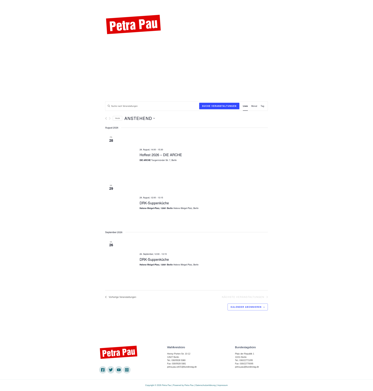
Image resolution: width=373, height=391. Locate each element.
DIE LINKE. (179, 4)
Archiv (226, 4)
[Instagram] (132, 41)
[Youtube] (124, 41)
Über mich (198, 4)
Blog (214, 4)
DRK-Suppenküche (154, 202)
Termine (161, 4)
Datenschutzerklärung (205, 385)
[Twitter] (116, 41)
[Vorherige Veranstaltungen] (106, 118)
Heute (117, 118)
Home (146, 4)
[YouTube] (119, 370)
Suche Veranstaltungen (219, 105)
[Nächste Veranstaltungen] (110, 118)
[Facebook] (108, 41)
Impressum (222, 385)
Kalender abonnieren (246, 306)
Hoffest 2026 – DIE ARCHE (161, 154)
